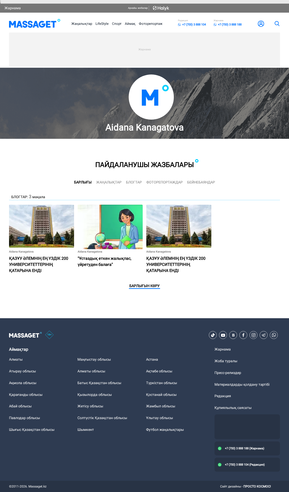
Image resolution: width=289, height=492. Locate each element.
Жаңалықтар (81, 24)
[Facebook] (243, 335)
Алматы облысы (91, 371)
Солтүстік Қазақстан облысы (102, 418)
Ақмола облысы (22, 383)
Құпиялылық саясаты (233, 408)
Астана (152, 359)
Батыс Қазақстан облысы (99, 383)
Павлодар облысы (24, 418)
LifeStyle (102, 24)
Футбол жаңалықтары (165, 429)
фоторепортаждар (164, 182)
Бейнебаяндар (201, 182)
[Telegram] (263, 335)
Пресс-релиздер (227, 373)
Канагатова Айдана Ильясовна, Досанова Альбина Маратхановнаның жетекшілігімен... (178, 210)
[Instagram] (253, 335)
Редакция (222, 396)
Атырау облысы (22, 371)
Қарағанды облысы (25, 394)
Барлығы (83, 182)
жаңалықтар (108, 182)
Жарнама (13, 8)
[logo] (34, 23)
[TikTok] (213, 335)
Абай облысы (20, 406)
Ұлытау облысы (159, 418)
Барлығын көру (144, 286)
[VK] (233, 335)
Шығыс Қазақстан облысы (31, 429)
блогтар (134, 182)
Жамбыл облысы (160, 406)
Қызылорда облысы (94, 394)
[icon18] (49, 335)
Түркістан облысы (161, 383)
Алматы (16, 359)
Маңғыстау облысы (94, 359)
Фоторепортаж (150, 24)
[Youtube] (223, 335)
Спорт (116, 24)
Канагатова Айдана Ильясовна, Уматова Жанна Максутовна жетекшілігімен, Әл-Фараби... (104, 210)
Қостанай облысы (161, 394)
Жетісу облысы (90, 406)
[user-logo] (261, 23)
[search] (276, 23)
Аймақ (130, 24)
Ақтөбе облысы (159, 371)
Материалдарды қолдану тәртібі (242, 384)
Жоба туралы (225, 361)
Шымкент (85, 429)
